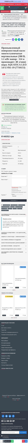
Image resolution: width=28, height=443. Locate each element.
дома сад (10, 208)
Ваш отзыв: (4, 179)
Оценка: (3, 195)
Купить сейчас (17, 1)
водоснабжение (5, 210)
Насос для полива (16, 398)
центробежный (21, 205)
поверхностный (14, 205)
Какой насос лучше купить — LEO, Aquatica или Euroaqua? (13, 233)
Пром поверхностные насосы (11, 14)
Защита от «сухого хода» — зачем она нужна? (13, 236)
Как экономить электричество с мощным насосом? (12, 252)
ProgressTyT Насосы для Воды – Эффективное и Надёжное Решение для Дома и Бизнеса (14, 395)
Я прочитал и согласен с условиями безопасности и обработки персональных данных (14, 438)
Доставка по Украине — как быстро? (10, 245)
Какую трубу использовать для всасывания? (13, 242)
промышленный (6, 205)
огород (14, 208)
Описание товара (5, 43)
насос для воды (19, 206)
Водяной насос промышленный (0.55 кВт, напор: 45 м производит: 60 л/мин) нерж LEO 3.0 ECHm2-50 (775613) (19, 278)
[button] (8, 33)
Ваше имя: (4, 176)
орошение (20, 208)
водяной (12, 206)
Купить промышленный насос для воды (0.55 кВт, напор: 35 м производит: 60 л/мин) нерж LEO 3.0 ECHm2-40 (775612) (10, 307)
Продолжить (13, 200)
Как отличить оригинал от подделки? (11, 239)
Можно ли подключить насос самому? (11, 249)
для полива (4, 208)
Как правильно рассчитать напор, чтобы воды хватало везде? (13, 215)
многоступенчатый (5, 206)
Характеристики (5, 139)
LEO (22, 14)
